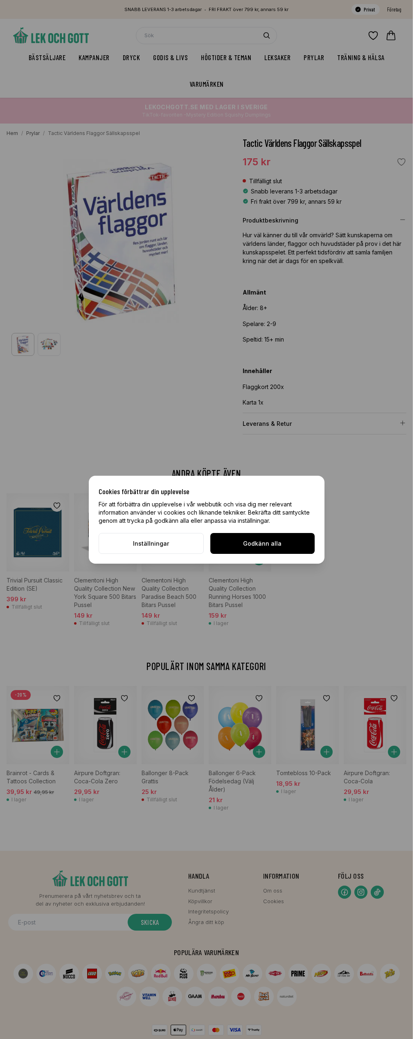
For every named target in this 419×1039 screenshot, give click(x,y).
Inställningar (151, 543)
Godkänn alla (262, 543)
